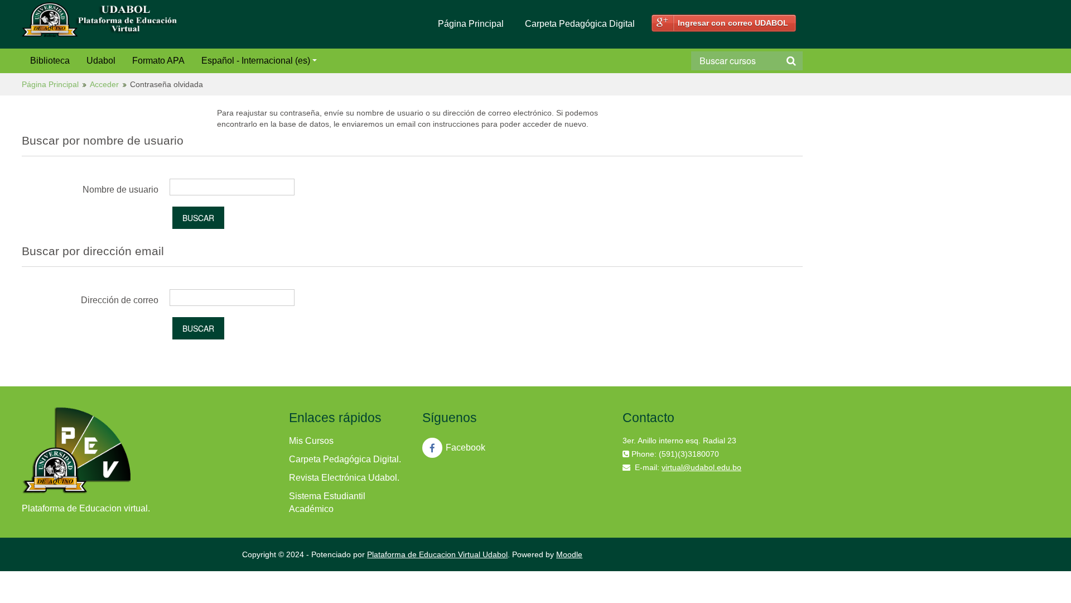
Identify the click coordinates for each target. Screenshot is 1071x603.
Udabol (100, 60)
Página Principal (471, 23)
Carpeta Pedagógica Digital (580, 23)
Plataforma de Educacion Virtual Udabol (437, 554)
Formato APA (158, 60)
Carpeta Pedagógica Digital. (345, 459)
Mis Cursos (311, 441)
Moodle (569, 554)
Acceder (104, 84)
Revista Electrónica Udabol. (344, 477)
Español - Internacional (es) (255, 60)
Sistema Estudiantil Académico (327, 502)
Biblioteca (50, 60)
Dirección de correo (119, 300)
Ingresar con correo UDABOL (733, 22)
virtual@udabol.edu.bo (701, 467)
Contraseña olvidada (166, 84)
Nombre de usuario (120, 189)
